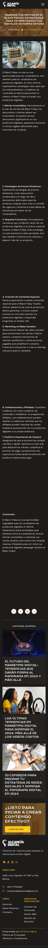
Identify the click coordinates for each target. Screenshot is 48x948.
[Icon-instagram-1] (12, 862)
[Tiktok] (8, 862)
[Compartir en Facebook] (13, 611)
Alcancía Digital (28, 931)
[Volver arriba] (43, 942)
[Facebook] (4, 862)
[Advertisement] (24, 159)
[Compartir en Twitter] (20, 611)
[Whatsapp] (16, 862)
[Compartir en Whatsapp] (27, 611)
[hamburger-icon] (43, 4)
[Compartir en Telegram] (34, 611)
